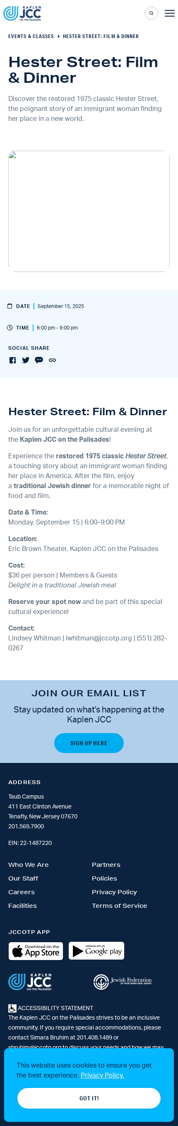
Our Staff (23, 878)
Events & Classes (31, 36)
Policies (104, 878)
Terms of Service (119, 905)
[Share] (52, 360)
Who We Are (28, 865)
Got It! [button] (89, 1098)
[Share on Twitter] (26, 360)
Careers (21, 892)
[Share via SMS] (39, 360)
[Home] (22, 13)
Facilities (22, 905)
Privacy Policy (114, 892)
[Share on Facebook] (12, 360)
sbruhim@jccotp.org (34, 1048)
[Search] (151, 13)
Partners (106, 865)
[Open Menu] (169, 13)
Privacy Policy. (102, 1075)
